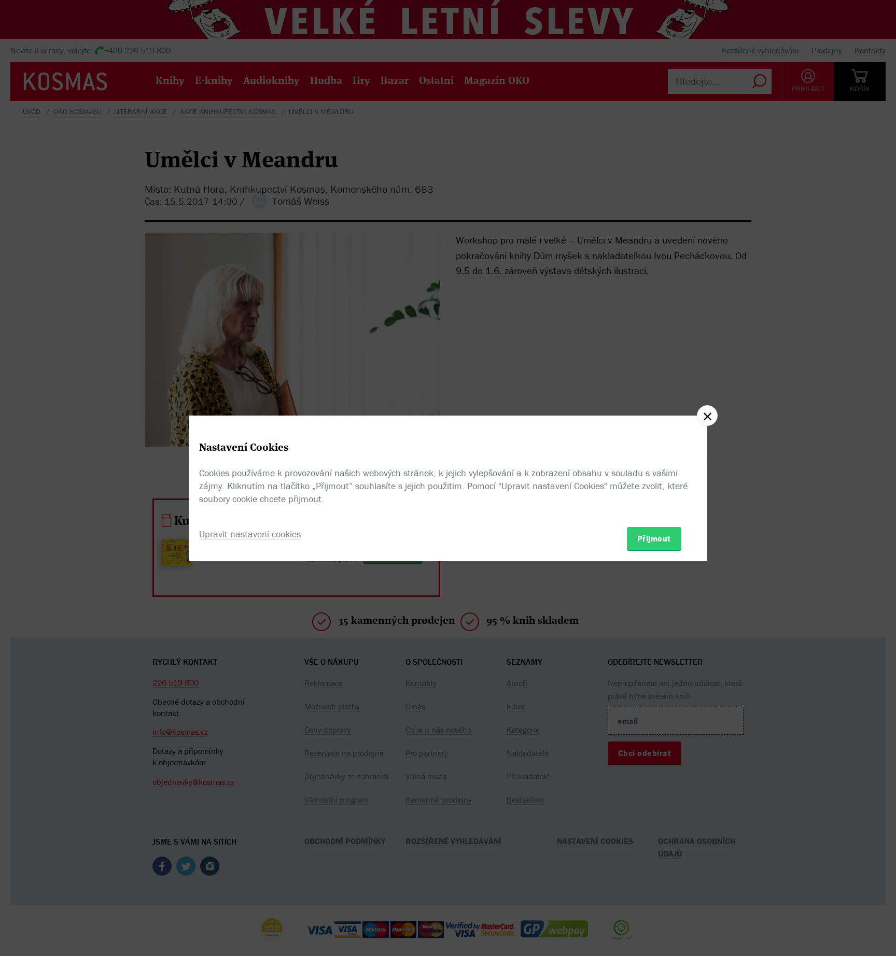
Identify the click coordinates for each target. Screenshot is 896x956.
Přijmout (654, 538)
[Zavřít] (707, 415)
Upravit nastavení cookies (250, 534)
